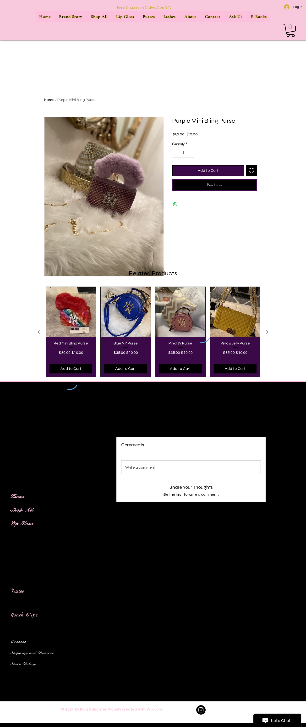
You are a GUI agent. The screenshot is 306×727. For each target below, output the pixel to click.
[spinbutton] (183, 152)
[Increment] (190, 152)
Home (49, 100)
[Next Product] (267, 332)
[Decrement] (176, 152)
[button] (290, 30)
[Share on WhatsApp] (175, 204)
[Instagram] (201, 710)
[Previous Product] (39, 332)
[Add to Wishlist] (251, 170)
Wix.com (154, 709)
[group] (153, 331)
